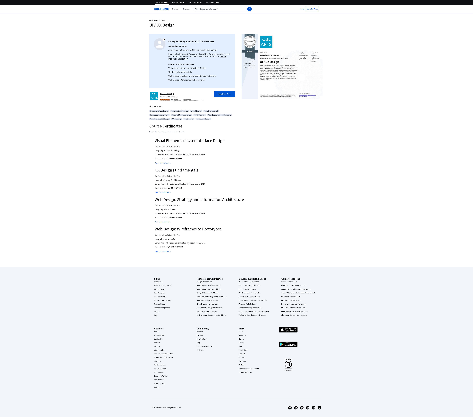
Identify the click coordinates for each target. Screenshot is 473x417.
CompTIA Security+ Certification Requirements (298, 293)
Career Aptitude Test (289, 282)
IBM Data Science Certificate (207, 311)
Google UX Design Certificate (207, 300)
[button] (186, 9)
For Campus (158, 372)
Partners (200, 335)
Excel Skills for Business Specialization (253, 300)
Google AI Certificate (204, 282)
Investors (242, 335)
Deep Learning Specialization (249, 296)
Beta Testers (201, 339)
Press (241, 331)
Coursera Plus (159, 350)
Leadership (158, 339)
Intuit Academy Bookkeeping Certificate (211, 315)
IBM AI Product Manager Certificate (209, 308)
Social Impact (159, 380)
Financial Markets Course (248, 304)
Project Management (162, 308)
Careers (157, 343)
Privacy (241, 343)
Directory (242, 361)
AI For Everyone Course (247, 289)
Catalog (157, 346)
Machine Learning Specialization (250, 308)
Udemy (156, 387)
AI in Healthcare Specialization (250, 293)
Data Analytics (159, 293)
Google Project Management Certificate (211, 296)
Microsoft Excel (159, 304)
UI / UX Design (167, 93)
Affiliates (242, 365)
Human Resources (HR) (162, 300)
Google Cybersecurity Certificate (209, 285)
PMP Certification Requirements (293, 308)
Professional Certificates (163, 354)
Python (156, 311)
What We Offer (159, 335)
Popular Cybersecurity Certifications (294, 311)
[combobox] (217, 9)
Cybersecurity (159, 289)
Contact (242, 354)
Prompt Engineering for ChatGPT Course (254, 311)
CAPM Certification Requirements (293, 285)
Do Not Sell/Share (245, 372)
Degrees (157, 361)
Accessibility (243, 350)
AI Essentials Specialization (249, 282)
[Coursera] (161, 9)
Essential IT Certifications (290, 296)
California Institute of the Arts (169, 97)
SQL (155, 315)
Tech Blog (200, 350)
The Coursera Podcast (205, 346)
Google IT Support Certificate (208, 293)
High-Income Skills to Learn (291, 300)
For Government (160, 368)
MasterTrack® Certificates (164, 357)
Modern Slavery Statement (249, 368)
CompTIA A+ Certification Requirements (296, 289)
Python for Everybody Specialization (252, 315)
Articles (242, 357)
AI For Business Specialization (250, 285)
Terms (241, 339)
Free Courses (159, 383)
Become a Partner (160, 376)
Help (240, 346)
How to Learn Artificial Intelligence (293, 304)
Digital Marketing (160, 296)
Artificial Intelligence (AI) (163, 285)
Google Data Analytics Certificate (209, 289)
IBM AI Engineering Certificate (207, 304)
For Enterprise (159, 365)
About (156, 331)
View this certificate (162, 163)
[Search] (249, 9)
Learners (200, 331)
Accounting (158, 282)
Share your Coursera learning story (294, 315)
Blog (198, 343)
